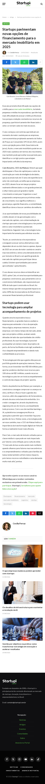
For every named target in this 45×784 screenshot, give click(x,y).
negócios (24, 500)
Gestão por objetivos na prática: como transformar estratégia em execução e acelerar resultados (19, 646)
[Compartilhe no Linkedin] (33, 62)
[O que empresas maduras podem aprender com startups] (22, 556)
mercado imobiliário (11, 500)
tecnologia (7, 504)
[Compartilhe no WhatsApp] (24, 62)
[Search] (41, 4)
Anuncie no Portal (30, 770)
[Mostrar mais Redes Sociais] (40, 62)
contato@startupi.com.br (16, 702)
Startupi (15, 777)
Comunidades (26, 767)
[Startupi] (23, 4)
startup (34, 500)
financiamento (20, 496)
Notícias (14, 767)
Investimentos (13, 770)
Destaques (8, 496)
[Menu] (4, 4)
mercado (31, 496)
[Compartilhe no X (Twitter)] (15, 62)
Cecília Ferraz (14, 52)
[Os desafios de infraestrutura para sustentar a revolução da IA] (22, 592)
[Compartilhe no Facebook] (6, 62)
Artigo (6, 23)
